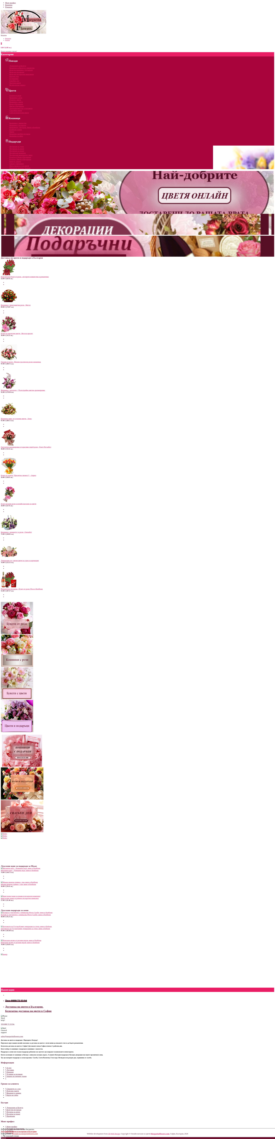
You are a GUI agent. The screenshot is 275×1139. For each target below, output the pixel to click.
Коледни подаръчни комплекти (21, 74)
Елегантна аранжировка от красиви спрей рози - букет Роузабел (26, 447)
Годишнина (13, 79)
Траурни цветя (15, 83)
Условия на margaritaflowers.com (25, 1134)
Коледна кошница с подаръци (21, 70)
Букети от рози (15, 96)
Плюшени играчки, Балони (19, 168)
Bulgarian (4, 35)
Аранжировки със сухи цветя (20, 108)
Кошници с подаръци (17, 125)
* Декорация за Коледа (14, 1108)
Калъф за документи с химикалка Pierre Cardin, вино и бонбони (26, 915)
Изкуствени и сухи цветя (19, 166)
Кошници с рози (15, 98)
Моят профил (10, 3)
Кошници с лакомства (17, 123)
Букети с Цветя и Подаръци (20, 159)
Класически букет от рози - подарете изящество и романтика (25, 277)
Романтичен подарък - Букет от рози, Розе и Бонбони (22, 589)
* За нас (8, 1068)
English (7, 40)
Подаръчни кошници (17, 153)
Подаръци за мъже (16, 151)
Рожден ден (14, 77)
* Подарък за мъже (12, 1114)
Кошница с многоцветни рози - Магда (16, 305)
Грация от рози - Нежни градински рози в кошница (21, 362)
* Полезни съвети (12, 1091)
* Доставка (9, 1070)
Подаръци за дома (16, 147)
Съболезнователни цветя (19, 113)
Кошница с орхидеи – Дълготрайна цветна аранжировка (23, 390)
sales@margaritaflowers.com (12, 1036)
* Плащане (9, 1072)
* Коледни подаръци (13, 1110)
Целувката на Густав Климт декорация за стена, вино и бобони (25, 929)
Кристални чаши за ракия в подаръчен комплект (20, 898)
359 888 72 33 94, (8, 1024)
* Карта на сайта (11, 1095)
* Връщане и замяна (13, 1093)
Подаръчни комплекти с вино (20, 155)
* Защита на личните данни (16, 1076)
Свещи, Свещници (16, 164)
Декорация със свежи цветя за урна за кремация (20, 561)
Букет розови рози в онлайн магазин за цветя (18, 504)
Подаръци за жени (16, 149)
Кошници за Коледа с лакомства (21, 68)
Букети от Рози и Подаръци (20, 157)
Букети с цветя (15, 100)
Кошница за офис (16, 136)
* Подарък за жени (12, 1112)
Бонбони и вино (15, 130)
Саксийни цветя (15, 111)
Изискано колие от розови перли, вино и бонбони (20, 943)
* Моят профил (11, 1127)
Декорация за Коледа (17, 66)
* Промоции (10, 1116)
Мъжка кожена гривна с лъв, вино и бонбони (18, 884)
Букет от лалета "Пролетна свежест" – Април (18, 475)
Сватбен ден (14, 81)
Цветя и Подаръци (16, 106)
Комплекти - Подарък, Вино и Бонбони (24, 128)
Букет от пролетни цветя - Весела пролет (17, 333)
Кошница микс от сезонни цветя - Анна (16, 419)
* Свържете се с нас (13, 1089)
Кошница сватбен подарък (19, 134)
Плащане (8, 7)
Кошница (8, 5)
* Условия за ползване (14, 1074)
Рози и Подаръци (16, 104)
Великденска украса (17, 85)
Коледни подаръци (16, 72)
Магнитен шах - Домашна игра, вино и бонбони (19, 870)
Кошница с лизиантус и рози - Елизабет (16, 532)
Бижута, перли (15, 162)
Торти (11, 132)
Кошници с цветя (16, 102)
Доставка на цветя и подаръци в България (19, 1132)
